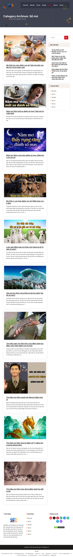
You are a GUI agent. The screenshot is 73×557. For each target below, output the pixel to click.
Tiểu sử (55, 5)
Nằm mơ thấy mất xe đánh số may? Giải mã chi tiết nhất (25, 112)
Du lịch (38, 5)
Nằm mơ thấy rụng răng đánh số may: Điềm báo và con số (25, 156)
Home (5, 19)
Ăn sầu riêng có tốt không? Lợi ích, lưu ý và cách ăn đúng (59, 51)
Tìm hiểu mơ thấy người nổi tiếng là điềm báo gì (24, 398)
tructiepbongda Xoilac (19, 553)
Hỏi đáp (44, 5)
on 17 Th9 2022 (13, 289)
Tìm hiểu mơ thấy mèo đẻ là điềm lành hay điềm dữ (24, 490)
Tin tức (61, 5)
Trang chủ (25, 5)
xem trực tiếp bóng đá (64, 553)
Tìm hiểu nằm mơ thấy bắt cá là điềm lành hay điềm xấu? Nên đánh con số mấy (25, 345)
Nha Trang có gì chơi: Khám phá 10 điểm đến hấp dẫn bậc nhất (59, 58)
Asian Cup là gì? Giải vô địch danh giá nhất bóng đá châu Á (59, 64)
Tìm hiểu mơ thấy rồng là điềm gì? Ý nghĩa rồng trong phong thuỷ (24, 444)
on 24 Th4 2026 (13, 196)
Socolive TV (37, 553)
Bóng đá (32, 5)
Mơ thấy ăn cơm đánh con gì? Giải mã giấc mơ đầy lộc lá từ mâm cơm (25, 66)
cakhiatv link (48, 553)
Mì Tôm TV (55, 553)
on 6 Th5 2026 (13, 151)
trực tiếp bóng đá (29, 553)
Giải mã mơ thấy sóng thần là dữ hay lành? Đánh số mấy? (24, 294)
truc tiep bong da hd (32, 555)
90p (43, 553)
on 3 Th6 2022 (13, 339)
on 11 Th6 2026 (13, 107)
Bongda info (53, 555)
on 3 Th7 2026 (13, 61)
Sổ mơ (50, 5)
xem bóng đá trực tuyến (6, 553)
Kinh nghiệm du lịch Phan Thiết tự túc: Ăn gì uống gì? (60, 70)
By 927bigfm (22, 61)
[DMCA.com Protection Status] (59, 527)
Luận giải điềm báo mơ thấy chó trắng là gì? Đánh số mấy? (24, 248)
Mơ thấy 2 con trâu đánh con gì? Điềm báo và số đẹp (25, 202)
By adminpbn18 (23, 289)
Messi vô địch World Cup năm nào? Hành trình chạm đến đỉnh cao (59, 77)
